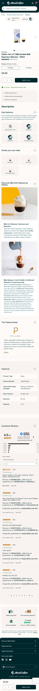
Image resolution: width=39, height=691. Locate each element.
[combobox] (19, 8)
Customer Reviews (10, 426)
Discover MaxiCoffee (8, 641)
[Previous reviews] (9, 595)
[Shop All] (3, 3)
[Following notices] (32, 595)
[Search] (3, 8)
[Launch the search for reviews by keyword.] (36, 464)
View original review (8, 512)
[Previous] (4, 37)
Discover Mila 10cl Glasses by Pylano (15, 184)
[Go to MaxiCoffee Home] (15, 3)
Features (6, 369)
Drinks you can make (11, 150)
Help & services (6, 646)
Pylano (6, 352)
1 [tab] (14, 50)
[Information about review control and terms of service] (33, 437)
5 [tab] (23, 50)
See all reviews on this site (24, 440)
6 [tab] (25, 50)
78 (29, 595)
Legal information (7, 651)
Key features (7, 112)
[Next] (35, 37)
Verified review (8, 472)
